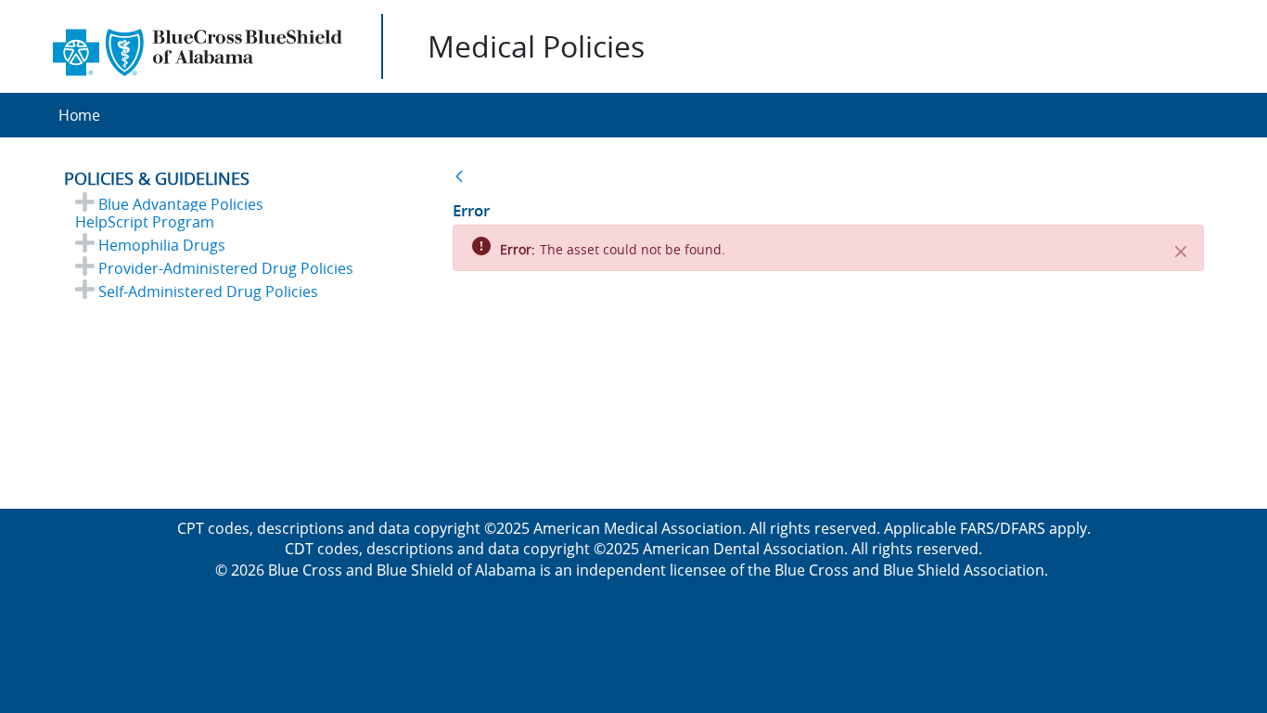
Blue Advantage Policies (180, 204)
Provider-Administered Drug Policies (225, 268)
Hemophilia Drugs (161, 245)
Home (79, 115)
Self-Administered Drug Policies (208, 291)
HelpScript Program (144, 221)
